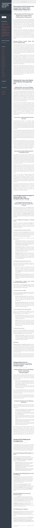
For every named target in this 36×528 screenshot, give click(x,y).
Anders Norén (32, 525)
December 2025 (3, 60)
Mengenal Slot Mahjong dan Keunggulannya (21, 440)
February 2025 (3, 75)
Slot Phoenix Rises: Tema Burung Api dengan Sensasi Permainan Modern (5, 35)
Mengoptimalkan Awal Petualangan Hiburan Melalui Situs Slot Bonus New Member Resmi (6, 33)
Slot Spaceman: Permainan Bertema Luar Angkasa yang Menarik (5, 24)
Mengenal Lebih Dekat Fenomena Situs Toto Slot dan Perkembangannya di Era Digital (5, 30)
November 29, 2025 (16, 200)
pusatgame (20, 25)
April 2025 (3, 72)
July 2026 (3, 50)
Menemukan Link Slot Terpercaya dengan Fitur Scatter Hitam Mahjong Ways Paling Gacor (23, 7)
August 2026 (3, 48)
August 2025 (3, 66)
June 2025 (3, 69)
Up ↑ (28, 526)
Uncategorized (3, 83)
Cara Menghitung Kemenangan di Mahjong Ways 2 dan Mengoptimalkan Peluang (23, 197)
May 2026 (3, 53)
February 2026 (3, 57)
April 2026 (3, 54)
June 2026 (3, 51)
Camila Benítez (22, 200)
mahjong (26, 120)
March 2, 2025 (15, 442)
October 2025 (3, 63)
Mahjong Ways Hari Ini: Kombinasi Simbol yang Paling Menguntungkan (22, 363)
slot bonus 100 (3, 94)
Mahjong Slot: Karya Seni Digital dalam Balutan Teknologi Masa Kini (23, 81)
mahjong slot (32, 235)
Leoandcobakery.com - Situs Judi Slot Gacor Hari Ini (8, 5)
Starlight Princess (4, 91)
